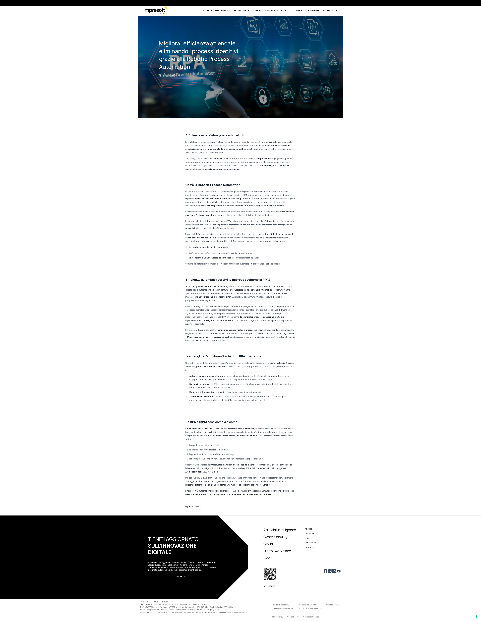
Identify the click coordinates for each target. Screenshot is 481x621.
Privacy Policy (277, 617)
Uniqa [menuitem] (307, 538)
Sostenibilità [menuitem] (310, 542)
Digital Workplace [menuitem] (277, 550)
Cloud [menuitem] (268, 543)
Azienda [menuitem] (308, 528)
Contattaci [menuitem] (310, 547)
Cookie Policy (292, 617)
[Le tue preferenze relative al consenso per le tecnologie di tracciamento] (476, 616)
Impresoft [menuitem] (309, 533)
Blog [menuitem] (266, 557)
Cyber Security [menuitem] (275, 536)
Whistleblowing (332, 605)
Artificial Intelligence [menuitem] (279, 529)
